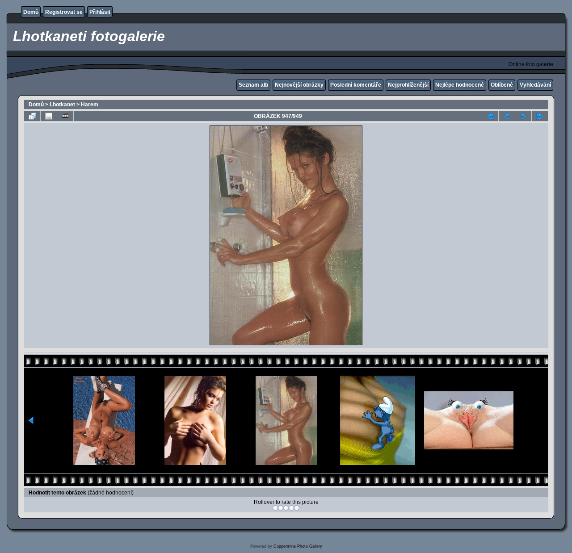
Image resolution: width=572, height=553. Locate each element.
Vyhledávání (535, 85)
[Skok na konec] (540, 116)
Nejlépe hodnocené (459, 85)
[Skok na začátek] (490, 116)
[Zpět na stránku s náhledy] (32, 116)
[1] (275, 508)
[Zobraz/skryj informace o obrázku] (49, 116)
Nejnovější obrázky (299, 85)
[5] (296, 508)
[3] (286, 508)
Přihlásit (99, 12)
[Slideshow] (65, 116)
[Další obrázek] (523, 116)
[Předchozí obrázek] (507, 116)
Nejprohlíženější (408, 85)
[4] (291, 508)
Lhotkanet (62, 104)
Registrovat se (64, 12)
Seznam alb (253, 85)
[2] (280, 508)
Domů (30, 12)
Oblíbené (502, 85)
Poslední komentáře (355, 85)
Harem (89, 104)
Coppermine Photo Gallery (297, 546)
